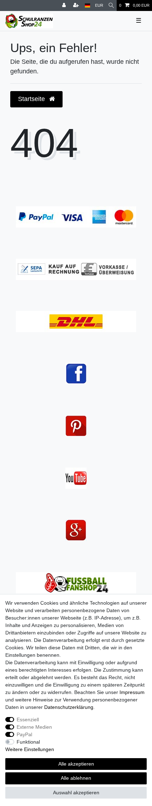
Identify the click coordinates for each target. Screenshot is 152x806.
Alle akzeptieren (76, 764)
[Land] (87, 5)
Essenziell (28, 719)
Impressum (132, 692)
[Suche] (111, 5)
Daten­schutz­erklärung (68, 707)
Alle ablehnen (76, 778)
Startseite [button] (32, 98)
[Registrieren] (77, 5)
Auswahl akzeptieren (76, 792)
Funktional (28, 742)
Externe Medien (34, 727)
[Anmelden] (65, 5)
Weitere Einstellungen (29, 749)
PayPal (24, 734)
